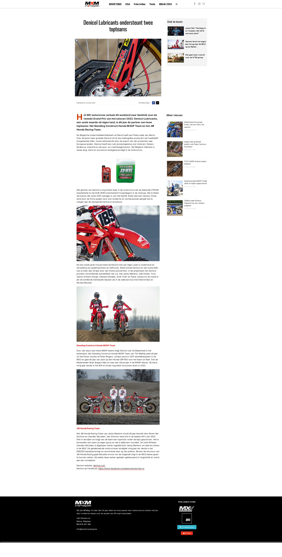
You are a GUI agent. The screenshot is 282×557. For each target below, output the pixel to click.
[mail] (204, 4)
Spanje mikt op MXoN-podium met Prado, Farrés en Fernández (195, 144)
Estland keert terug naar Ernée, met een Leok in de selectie (194, 124)
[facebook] (195, 4)
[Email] (157, 103)
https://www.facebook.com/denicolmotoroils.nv (121, 468)
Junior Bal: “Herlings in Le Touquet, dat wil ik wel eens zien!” (195, 31)
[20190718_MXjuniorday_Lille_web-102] (187, 514)
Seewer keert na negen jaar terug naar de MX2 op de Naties (195, 44)
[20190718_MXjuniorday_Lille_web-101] (187, 507)
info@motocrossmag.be (87, 529)
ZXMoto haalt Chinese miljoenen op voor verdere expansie (194, 203)
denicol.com (99, 465)
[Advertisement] (141, 550)
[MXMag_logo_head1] (92, 2)
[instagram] (199, 4)
